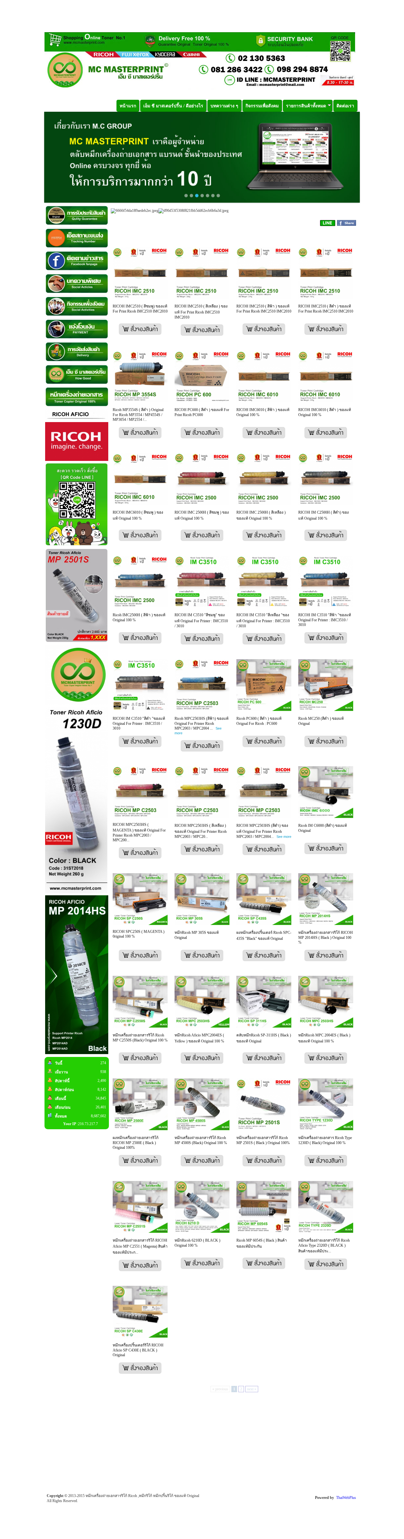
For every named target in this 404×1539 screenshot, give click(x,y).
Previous (34, 157)
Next (369, 157)
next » (251, 1389)
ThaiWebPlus (346, 1497)
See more (283, 836)
